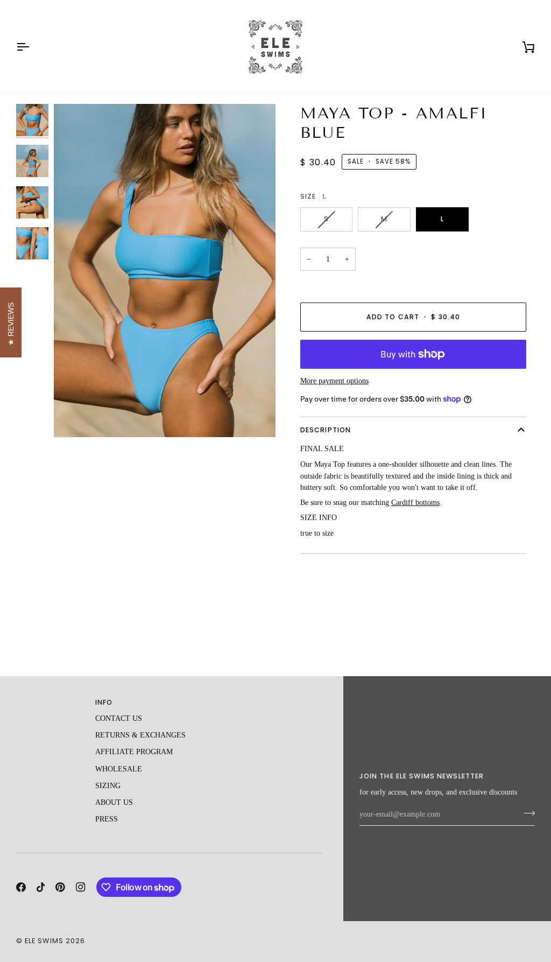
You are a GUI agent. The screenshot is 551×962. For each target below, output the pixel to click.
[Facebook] (21, 887)
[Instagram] (81, 887)
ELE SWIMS (44, 940)
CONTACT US (118, 718)
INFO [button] (104, 702)
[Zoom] (165, 270)
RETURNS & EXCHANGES (140, 735)
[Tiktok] (41, 887)
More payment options (334, 381)
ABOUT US (114, 802)
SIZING (108, 786)
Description (325, 429)
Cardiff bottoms (415, 502)
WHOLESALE (118, 769)
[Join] (526, 812)
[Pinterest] (60, 887)
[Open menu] (32, 47)
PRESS (106, 819)
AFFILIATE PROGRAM (134, 752)
